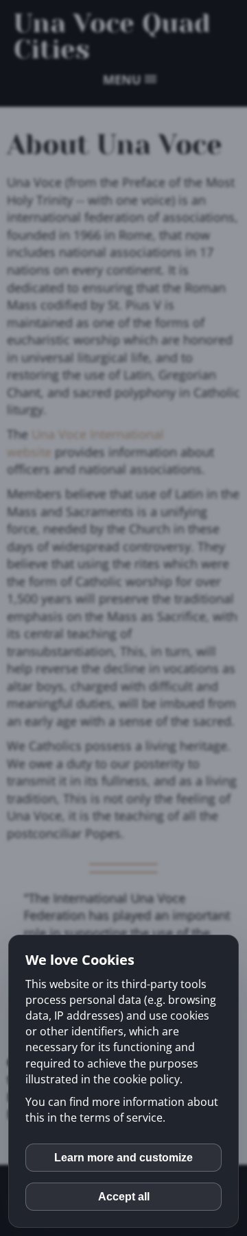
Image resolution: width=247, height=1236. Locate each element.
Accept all (124, 1196)
